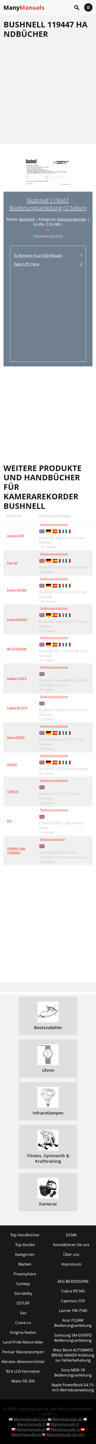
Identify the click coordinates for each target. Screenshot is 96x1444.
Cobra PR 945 (73, 1291)
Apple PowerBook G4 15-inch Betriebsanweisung (73, 1387)
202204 (12, 764)
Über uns (71, 1254)
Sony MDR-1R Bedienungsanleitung (73, 1372)
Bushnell (26, 219)
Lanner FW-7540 (73, 1310)
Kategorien (24, 1254)
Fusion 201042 (16, 590)
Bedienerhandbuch (52, 839)
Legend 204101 (17, 619)
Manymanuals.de (67, 1419)
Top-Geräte (25, 1244)
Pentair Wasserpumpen (23, 1351)
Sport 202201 (16, 737)
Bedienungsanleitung (54, 524)
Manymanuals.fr (31, 1424)
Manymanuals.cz (65, 1429)
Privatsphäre (25, 1273)
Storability (23, 1293)
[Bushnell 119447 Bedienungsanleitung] (48, 175)
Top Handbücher (25, 1234)
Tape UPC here (26, 264)
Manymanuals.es (26, 1434)
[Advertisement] (48, 91)
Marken (24, 1264)
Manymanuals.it (65, 1424)
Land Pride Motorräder (23, 1342)
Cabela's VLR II (17, 678)
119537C (13, 792)
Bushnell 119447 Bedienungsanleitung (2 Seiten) (48, 204)
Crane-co (23, 1322)
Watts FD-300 (23, 1381)
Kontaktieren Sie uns (71, 1244)
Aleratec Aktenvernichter (23, 1361)
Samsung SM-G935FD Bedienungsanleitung (73, 1338)
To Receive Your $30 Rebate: (38, 255)
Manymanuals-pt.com (66, 1434)
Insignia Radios (23, 1332)
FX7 (9, 821)
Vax (23, 1312)
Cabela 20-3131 (17, 708)
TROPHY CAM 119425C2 (16, 851)
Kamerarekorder (72, 219)
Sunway (23, 1283)
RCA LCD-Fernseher (23, 1371)
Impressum (71, 1264)
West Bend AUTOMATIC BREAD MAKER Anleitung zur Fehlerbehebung (72, 1355)
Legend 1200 (15, 536)
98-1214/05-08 (16, 649)
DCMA (71, 1234)
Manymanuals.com (30, 1419)
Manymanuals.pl (30, 1429)
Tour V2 (12, 563)
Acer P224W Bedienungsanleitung (73, 1323)
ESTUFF (23, 1303)
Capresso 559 (73, 1300)
